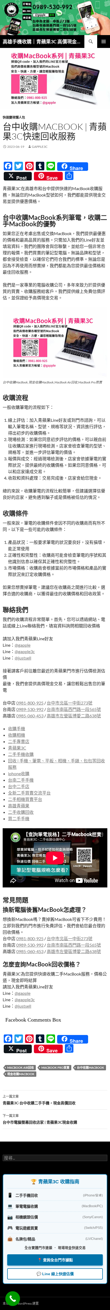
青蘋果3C (17, 747)
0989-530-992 (30, 709)
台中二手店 (18, 786)
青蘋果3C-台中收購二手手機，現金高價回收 (39, 1099)
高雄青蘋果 (18, 805)
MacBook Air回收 (20, 1067)
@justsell (23, 657)
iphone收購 (18, 773)
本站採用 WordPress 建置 (21, 1303)
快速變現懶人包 (14, 117)
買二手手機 (18, 818)
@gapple (22, 645)
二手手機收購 (21, 754)
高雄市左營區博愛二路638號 (74, 715)
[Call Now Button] (12, 1298)
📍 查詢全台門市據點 (55, 1260)
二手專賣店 (18, 741)
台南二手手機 (21, 779)
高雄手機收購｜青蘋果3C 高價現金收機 (43, 41)
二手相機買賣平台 (25, 799)
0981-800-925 (30, 702)
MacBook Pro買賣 (55, 1067)
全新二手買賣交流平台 (29, 792)
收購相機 (16, 734)
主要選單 (103, 41)
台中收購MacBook (90, 1067)
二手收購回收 (21, 812)
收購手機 (16, 728)
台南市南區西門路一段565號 (74, 709)
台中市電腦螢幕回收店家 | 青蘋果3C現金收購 (40, 1119)
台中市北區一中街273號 (69, 702)
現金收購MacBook (20, 1074)
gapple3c (40, 147)
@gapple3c (25, 651)
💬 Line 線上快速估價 (55, 1274)
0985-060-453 (30, 715)
